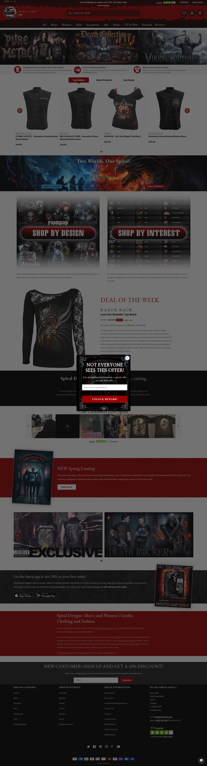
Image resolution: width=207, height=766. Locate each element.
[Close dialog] (127, 358)
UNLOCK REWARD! (105, 399)
